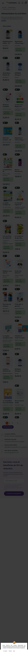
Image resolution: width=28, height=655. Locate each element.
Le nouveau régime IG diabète (19, 204)
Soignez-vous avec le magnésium (7, 273)
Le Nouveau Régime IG (19, 105)
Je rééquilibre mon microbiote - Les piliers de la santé (8, 403)
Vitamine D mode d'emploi (20, 337)
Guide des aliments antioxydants (19, 273)
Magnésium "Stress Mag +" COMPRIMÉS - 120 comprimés (20, 140)
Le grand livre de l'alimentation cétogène (7, 172)
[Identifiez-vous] (22, 3)
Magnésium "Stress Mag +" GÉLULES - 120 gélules (20, 44)
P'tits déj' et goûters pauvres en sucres (19, 307)
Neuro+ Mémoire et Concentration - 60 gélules (20, 172)
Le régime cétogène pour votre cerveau (8, 337)
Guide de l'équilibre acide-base (6, 106)
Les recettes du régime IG (7, 237)
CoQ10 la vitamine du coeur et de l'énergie (6, 372)
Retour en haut (8, 427)
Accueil (4, 7)
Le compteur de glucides (19, 237)
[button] (24, 329)
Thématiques (11, 7)
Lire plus (3, 20)
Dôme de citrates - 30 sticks (7, 139)
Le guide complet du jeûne (6, 204)
